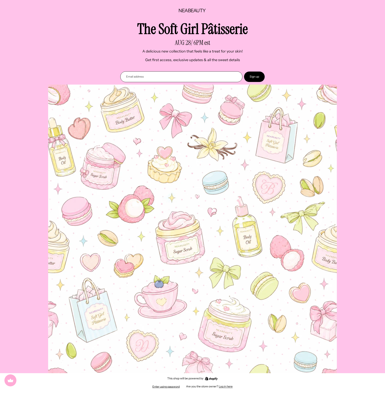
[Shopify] (211, 378)
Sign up (254, 76)
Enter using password (166, 386)
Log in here (226, 386)
